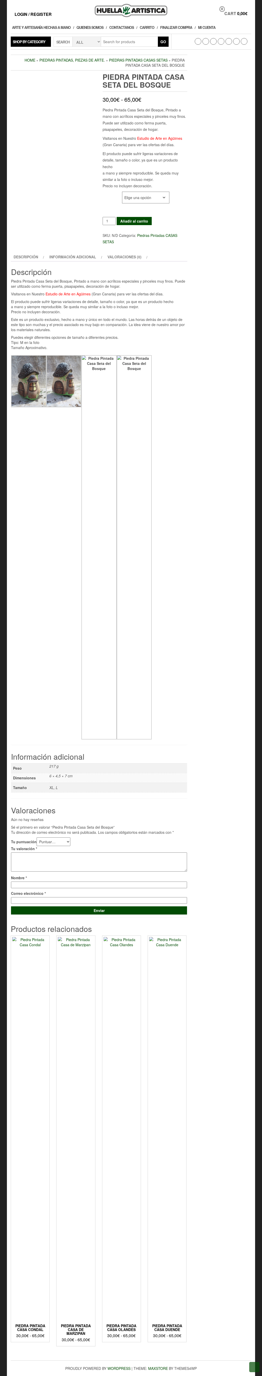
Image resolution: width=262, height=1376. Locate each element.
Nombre (19, 877)
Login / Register (33, 14)
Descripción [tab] (26, 256)
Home (30, 60)
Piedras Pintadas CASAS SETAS (138, 60)
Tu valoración (24, 848)
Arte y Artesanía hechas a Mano (41, 27)
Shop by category (29, 41)
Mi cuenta (206, 27)
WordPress (118, 1368)
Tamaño (110, 194)
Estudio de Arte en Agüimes (159, 138)
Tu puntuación (24, 841)
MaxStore (158, 1368)
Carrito (147, 27)
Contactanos (121, 27)
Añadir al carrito (134, 221)
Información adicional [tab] (72, 256)
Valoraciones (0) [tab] (124, 256)
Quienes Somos (90, 27)
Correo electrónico (28, 893)
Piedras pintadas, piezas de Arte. (72, 60)
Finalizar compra (176, 27)
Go (163, 41)
